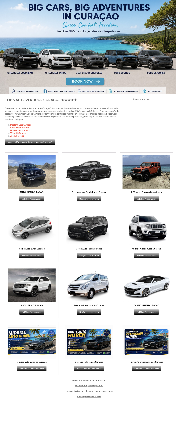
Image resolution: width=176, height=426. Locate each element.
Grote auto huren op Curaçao (89, 362)
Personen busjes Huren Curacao (89, 305)
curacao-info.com (80, 380)
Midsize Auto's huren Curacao (146, 248)
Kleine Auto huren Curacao (32, 248)
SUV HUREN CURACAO (31, 305)
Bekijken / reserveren (31, 199)
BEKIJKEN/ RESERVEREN (89, 368)
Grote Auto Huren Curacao (89, 248)
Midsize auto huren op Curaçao (32, 362)
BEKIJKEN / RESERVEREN (31, 368)
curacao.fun (81, 385)
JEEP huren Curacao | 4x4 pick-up (146, 192)
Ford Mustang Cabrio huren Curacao (89, 192)
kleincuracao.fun (98, 380)
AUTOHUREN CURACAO (31, 192)
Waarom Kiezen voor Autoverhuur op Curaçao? (30, 142)
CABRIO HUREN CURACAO (146, 305)
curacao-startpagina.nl (76, 391)
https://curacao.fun (140, 99)
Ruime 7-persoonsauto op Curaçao (146, 362)
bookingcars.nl (95, 385)
